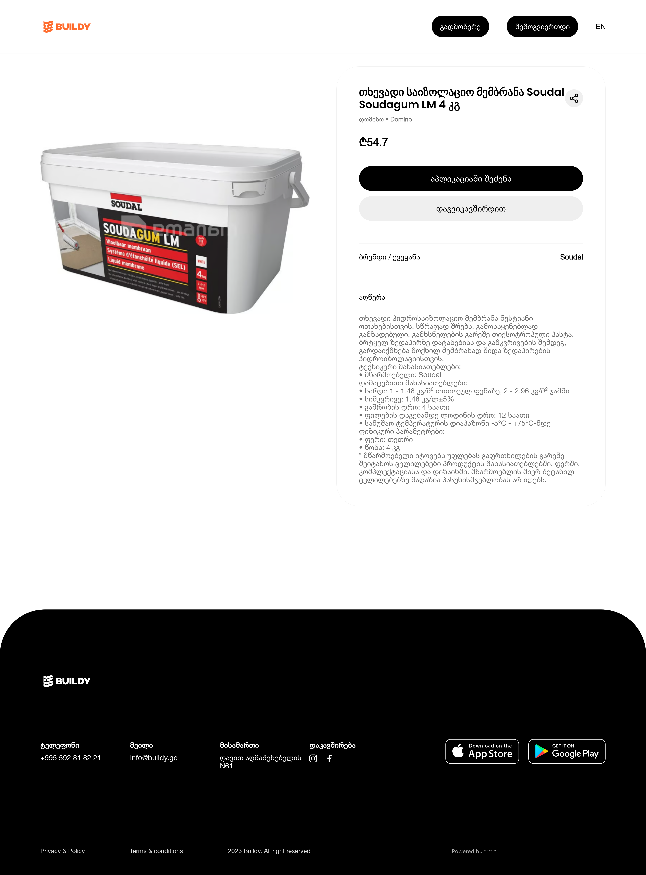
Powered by (468, 851)
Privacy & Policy (62, 850)
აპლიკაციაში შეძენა (471, 178)
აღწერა (372, 297)
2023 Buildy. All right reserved (269, 850)
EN (601, 26)
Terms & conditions (156, 850)
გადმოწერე (460, 26)
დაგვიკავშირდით (471, 208)
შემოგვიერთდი (542, 26)
